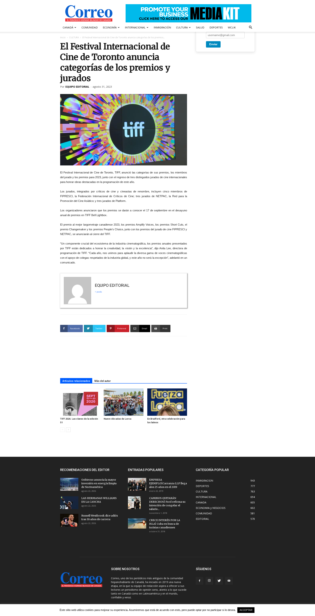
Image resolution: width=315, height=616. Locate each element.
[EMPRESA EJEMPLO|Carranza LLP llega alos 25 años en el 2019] (137, 484)
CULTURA (182, 27)
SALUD (200, 27)
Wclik (232, 27)
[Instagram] (209, 580)
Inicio (63, 37)
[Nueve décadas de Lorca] (123, 402)
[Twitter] (219, 580)
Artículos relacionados (76, 381)
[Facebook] (199, 580)
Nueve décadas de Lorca (117, 418)
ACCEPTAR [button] (246, 610)
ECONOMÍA (110, 27)
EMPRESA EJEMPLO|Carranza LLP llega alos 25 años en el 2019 (168, 483)
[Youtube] (229, 580)
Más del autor (102, 381)
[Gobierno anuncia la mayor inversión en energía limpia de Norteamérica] (69, 484)
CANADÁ (68, 27)
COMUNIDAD (89, 27)
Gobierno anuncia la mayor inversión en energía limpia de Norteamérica (98, 483)
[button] (250, 28)
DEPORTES (216, 27)
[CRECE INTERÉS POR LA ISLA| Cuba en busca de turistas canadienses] (137, 523)
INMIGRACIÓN (162, 27)
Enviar (213, 44)
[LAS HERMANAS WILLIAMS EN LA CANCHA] (69, 502)
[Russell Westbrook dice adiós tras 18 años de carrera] (69, 520)
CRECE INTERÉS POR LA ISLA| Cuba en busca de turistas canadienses (164, 524)
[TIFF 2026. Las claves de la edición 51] (80, 402)
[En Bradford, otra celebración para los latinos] (167, 402)
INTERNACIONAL (135, 27)
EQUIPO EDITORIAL (77, 86)
